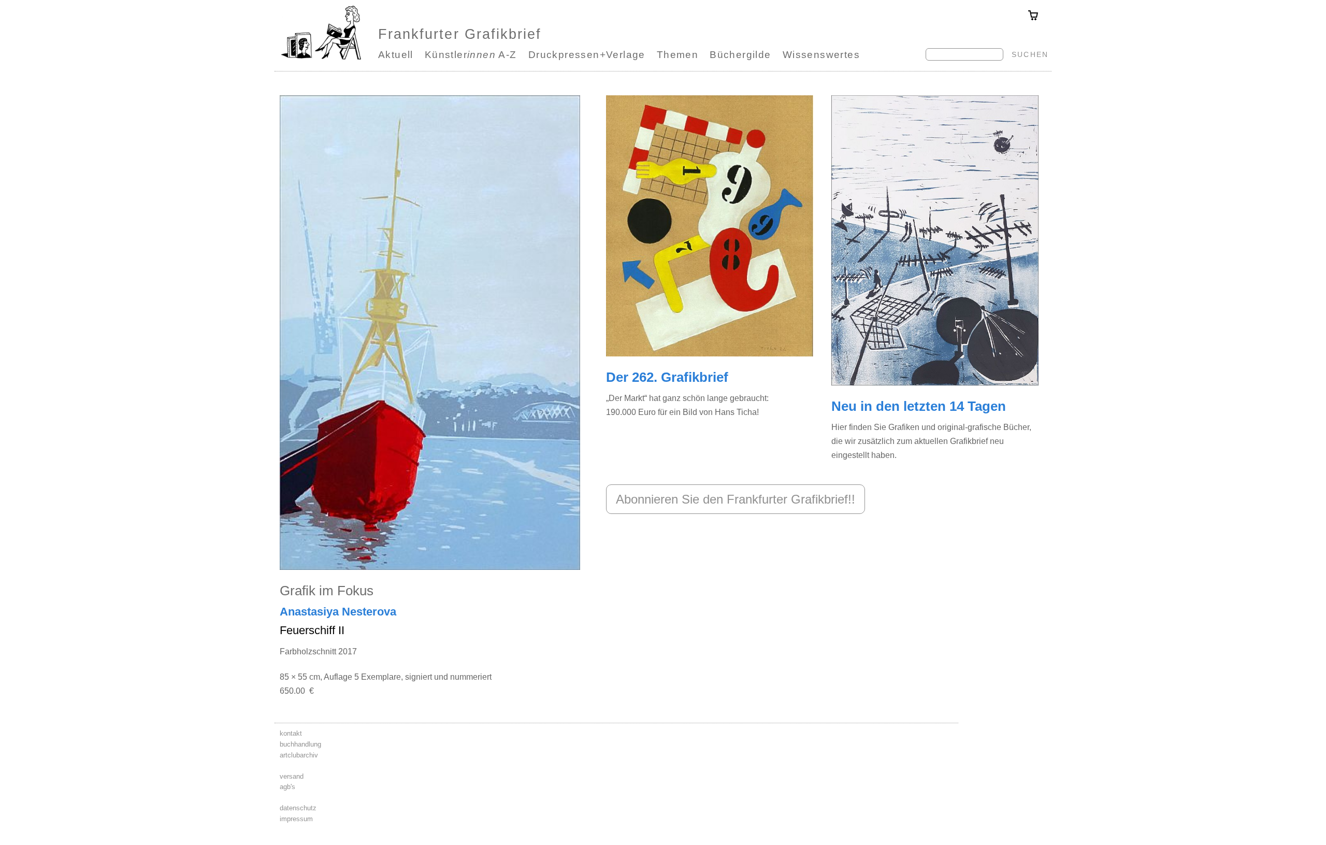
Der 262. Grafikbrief (667, 377)
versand (292, 776)
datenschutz (298, 808)
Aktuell (395, 54)
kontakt (291, 733)
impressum (296, 819)
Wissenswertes (821, 54)
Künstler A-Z (471, 54)
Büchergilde (740, 54)
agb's (287, 787)
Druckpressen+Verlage (586, 54)
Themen (677, 54)
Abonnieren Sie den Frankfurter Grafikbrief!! (735, 499)
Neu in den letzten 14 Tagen (918, 406)
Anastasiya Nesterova (338, 611)
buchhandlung (300, 744)
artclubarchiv (299, 755)
